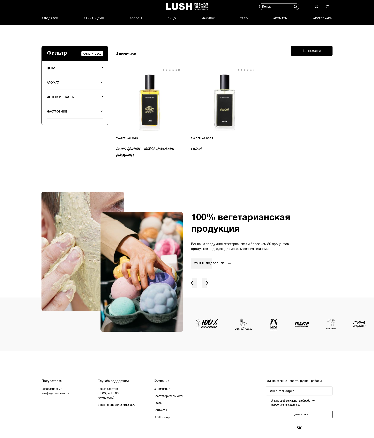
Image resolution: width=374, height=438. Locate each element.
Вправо (207, 283)
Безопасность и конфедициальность (55, 391)
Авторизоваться (316, 7)
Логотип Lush (187, 6)
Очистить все (92, 53)
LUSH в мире (162, 417)
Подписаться (299, 414)
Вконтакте (299, 428)
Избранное (327, 7)
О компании (162, 388)
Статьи (158, 403)
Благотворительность (168, 396)
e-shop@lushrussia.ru (121, 404)
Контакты (160, 410)
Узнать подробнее (209, 263)
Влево (192, 283)
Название (314, 50)
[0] (149, 102)
